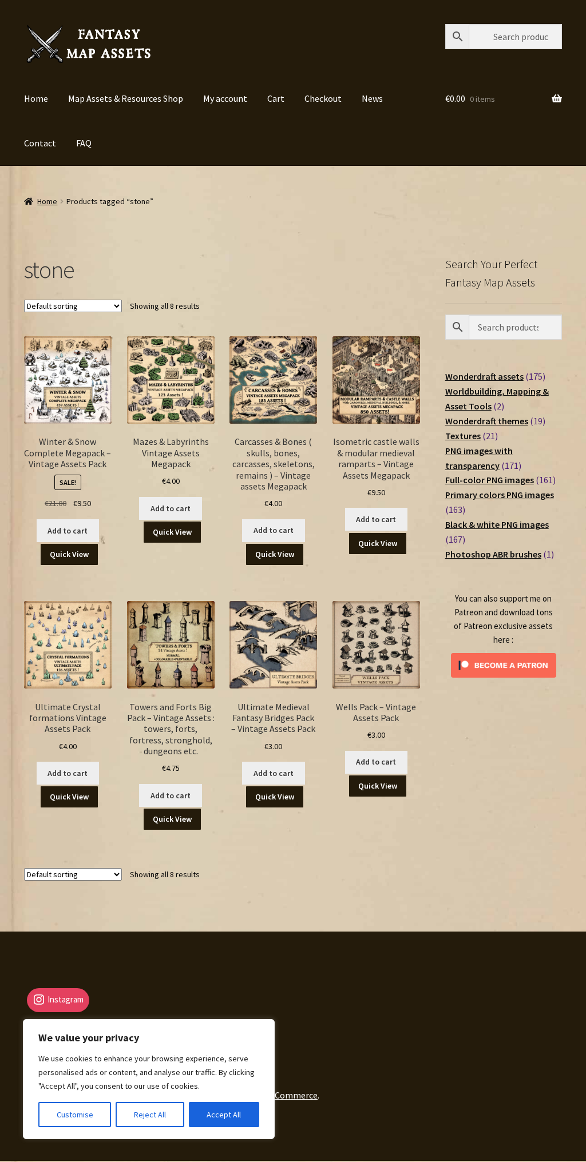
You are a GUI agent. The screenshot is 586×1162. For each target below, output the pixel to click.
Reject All (150, 1114)
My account (225, 98)
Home (36, 98)
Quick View (69, 554)
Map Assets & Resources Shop (125, 98)
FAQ (84, 143)
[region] (149, 1079)
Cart (275, 98)
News (372, 98)
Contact (40, 143)
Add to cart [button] (67, 531)
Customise (75, 1114)
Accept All (224, 1114)
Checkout (323, 98)
